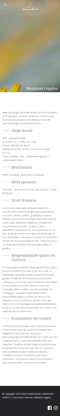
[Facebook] (49, 408)
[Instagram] (55, 408)
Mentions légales (42, 397)
